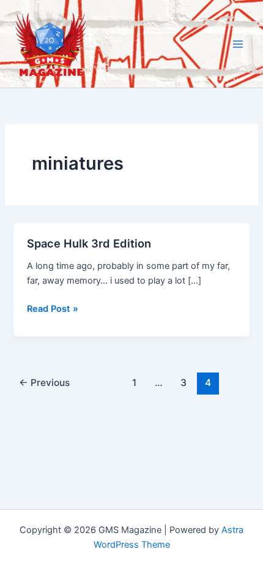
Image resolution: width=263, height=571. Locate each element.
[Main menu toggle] (238, 44)
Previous (44, 382)
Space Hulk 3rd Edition (89, 243)
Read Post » (52, 309)
